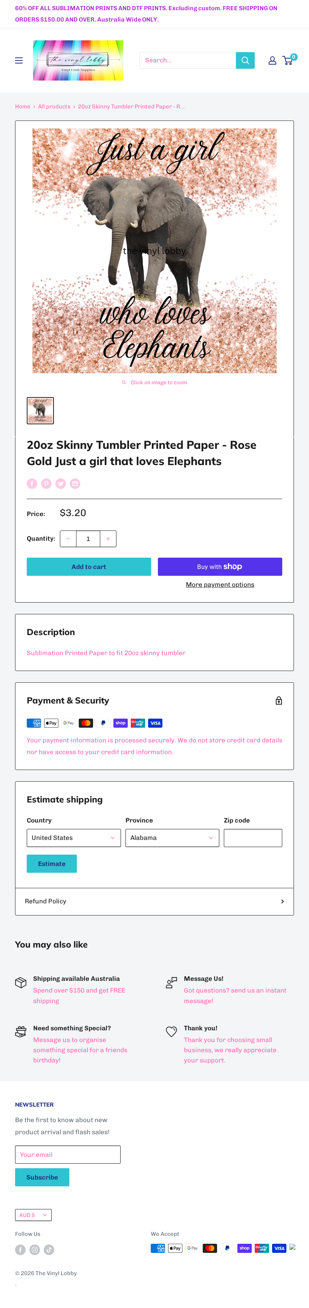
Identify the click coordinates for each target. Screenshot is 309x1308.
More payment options (220, 584)
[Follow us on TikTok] (49, 1249)
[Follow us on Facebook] (20, 1249)
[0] (287, 60)
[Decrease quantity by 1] (68, 539)
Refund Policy (45, 901)
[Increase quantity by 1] (108, 539)
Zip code (237, 820)
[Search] (245, 60)
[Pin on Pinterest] (46, 484)
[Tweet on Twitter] (60, 484)
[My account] (272, 60)
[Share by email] (75, 484)
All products (54, 106)
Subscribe (42, 1177)
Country (39, 820)
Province (139, 820)
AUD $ (27, 1215)
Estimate (52, 863)
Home (23, 106)
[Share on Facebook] (32, 484)
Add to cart (89, 567)
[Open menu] (19, 60)
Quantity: (41, 538)
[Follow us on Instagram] (34, 1249)
